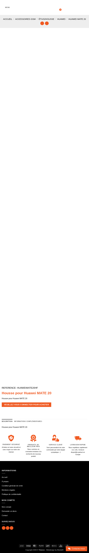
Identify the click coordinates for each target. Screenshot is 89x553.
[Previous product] (47, 23)
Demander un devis (9, 511)
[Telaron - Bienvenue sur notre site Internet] (44, 7)
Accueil (7, 19)
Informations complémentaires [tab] (28, 421)
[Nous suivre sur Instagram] (7, 528)
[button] (6, 7)
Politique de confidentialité (11, 494)
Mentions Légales (8, 490)
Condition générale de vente (12, 486)
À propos (5, 481)
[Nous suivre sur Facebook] (3, 528)
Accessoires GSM (25, 19)
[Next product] (42, 23)
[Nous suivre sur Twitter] (11, 528)
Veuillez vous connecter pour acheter (26, 405)
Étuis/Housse (46, 19)
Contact (5, 515)
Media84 (60, 550)
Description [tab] (7, 421)
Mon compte (6, 507)
